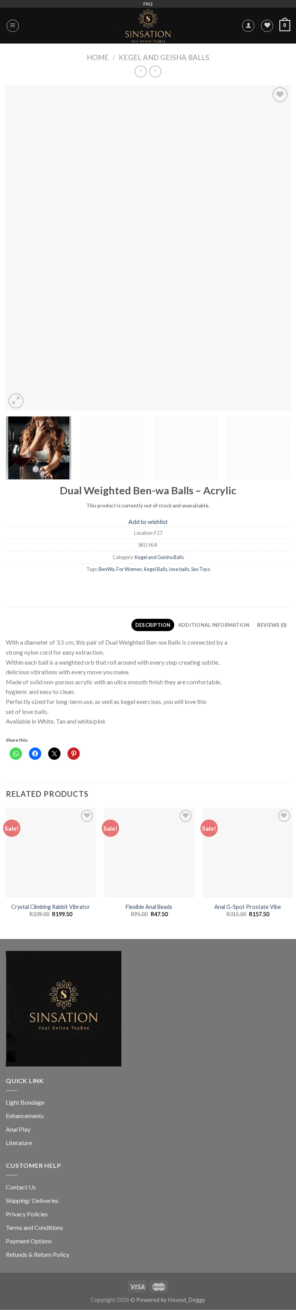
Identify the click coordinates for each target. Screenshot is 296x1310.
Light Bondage (25, 1102)
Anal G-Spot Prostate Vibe (247, 907)
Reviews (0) (272, 625)
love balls (179, 569)
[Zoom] (16, 400)
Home (98, 57)
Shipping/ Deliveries (32, 1200)
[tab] (152, 625)
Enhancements (25, 1115)
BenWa (106, 569)
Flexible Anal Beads (149, 907)
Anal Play (18, 1129)
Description (153, 625)
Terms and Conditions (34, 1227)
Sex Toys (200, 569)
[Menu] (13, 26)
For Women (129, 569)
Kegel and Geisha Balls (164, 57)
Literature (19, 1142)
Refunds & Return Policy (37, 1254)
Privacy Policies (27, 1214)
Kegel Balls (155, 569)
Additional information (214, 625)
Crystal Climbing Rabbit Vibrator (50, 907)
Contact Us (21, 1187)
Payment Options (29, 1240)
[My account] (248, 26)
